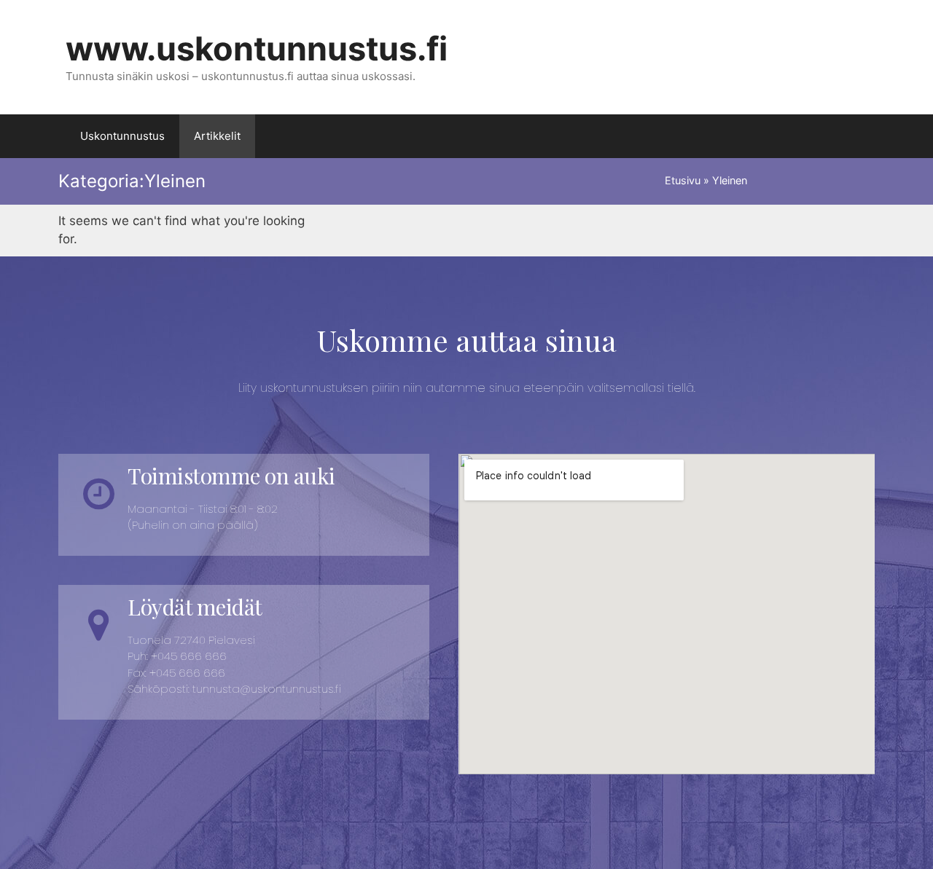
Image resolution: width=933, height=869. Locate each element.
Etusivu (682, 180)
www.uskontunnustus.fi (257, 48)
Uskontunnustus (122, 136)
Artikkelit (217, 136)
